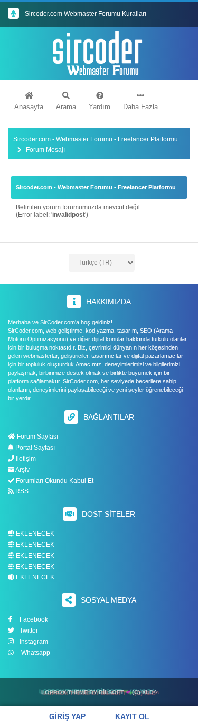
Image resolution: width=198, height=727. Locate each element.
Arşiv (22, 469)
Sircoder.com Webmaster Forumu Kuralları (85, 13)
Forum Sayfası (36, 436)
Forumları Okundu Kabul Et (53, 480)
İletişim (25, 458)
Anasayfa (28, 107)
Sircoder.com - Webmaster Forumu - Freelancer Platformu (95, 139)
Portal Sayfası (34, 447)
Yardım (99, 107)
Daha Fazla (140, 107)
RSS (21, 491)
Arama (66, 107)
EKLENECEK (34, 533)
